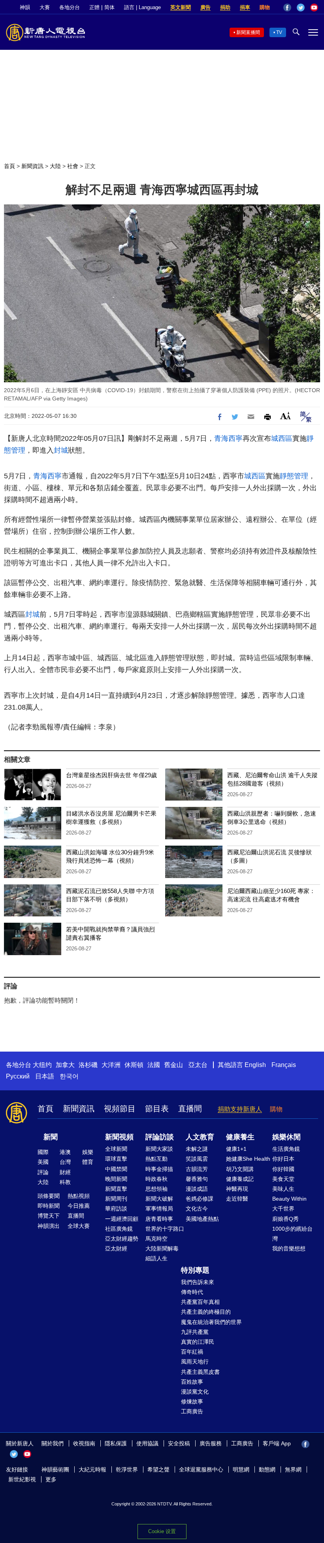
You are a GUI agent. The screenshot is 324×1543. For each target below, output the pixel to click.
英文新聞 (180, 7)
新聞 (50, 1137)
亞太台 (197, 1064)
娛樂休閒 (286, 1137)
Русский (18, 1076)
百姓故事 (192, 1382)
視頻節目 (120, 1108)
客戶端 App (277, 1443)
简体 (109, 7)
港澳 (65, 1152)
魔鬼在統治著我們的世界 (211, 1322)
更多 (51, 1479)
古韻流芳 (197, 1169)
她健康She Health (248, 1159)
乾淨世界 (127, 1469)
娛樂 (87, 1152)
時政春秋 (156, 1179)
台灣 (65, 1162)
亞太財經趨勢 (121, 1238)
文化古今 (197, 1208)
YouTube (314, 7)
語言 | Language (142, 7)
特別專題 (195, 1270)
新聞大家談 (159, 1149)
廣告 (205, 7)
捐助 (225, 7)
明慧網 (241, 1469)
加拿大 (65, 1064)
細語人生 (156, 1258)
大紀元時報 (92, 1469)
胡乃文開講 (240, 1169)
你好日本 (283, 1159)
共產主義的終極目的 (206, 1312)
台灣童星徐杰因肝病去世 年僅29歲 (111, 775)
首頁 (9, 166)
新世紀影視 (22, 1479)
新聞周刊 (116, 1198)
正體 (94, 7)
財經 (65, 1172)
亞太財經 (116, 1248)
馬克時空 (156, 1238)
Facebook (287, 7)
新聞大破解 (159, 1198)
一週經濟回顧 (121, 1219)
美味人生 (283, 1189)
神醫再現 (237, 1189)
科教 (65, 1182)
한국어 (69, 1076)
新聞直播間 (248, 32)
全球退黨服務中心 (201, 1469)
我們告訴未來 (197, 1282)
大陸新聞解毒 (162, 1248)
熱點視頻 (79, 1196)
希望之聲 (158, 1469)
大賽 (45, 7)
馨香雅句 (197, 1179)
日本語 (44, 1076)
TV (279, 32)
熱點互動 (156, 1159)
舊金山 (173, 1064)
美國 (43, 1162)
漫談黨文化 (195, 1391)
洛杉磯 (88, 1064)
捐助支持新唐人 (240, 1109)
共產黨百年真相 (200, 1302)
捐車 (245, 7)
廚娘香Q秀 (285, 1219)
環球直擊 (116, 1159)
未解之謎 (197, 1149)
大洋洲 (111, 1064)
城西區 (281, 438)
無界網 (293, 1469)
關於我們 (52, 1443)
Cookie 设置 (162, 1531)
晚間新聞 (116, 1179)
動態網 (267, 1469)
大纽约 (42, 1064)
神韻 (25, 7)
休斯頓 (133, 1064)
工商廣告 (192, 1411)
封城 (61, 450)
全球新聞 (116, 1149)
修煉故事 (192, 1401)
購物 (265, 7)
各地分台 (69, 7)
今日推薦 (79, 1206)
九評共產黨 (195, 1332)
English (255, 1064)
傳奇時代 (192, 1292)
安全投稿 (179, 1443)
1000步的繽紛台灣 (292, 1234)
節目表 (157, 1108)
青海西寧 (228, 438)
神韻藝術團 (55, 1469)
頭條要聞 (49, 1196)
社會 (72, 166)
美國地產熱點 (202, 1219)
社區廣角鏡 (119, 1229)
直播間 (190, 1108)
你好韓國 (283, 1169)
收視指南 (84, 1443)
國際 (43, 1152)
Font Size (285, 415)
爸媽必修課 (199, 1198)
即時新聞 (49, 1206)
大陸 (55, 166)
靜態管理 (294, 476)
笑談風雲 (197, 1159)
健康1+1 (236, 1149)
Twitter (301, 7)
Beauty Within (289, 1198)
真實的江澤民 (197, 1342)
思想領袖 (156, 1189)
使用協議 (147, 1443)
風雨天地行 (195, 1361)
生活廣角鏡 (286, 1149)
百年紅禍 (192, 1351)
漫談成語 (197, 1189)
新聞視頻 (119, 1137)
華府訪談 (116, 1208)
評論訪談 (159, 1137)
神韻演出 (49, 1226)
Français (283, 1064)
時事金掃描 (159, 1169)
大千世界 (283, 1208)
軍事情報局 (159, 1208)
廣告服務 (211, 1443)
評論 (43, 1172)
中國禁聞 (116, 1169)
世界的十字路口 (164, 1229)
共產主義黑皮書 (200, 1372)
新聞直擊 (116, 1189)
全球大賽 (79, 1226)
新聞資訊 (32, 166)
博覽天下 (49, 1215)
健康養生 (240, 1137)
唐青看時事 (159, 1219)
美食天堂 (283, 1179)
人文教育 (200, 1137)
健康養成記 (240, 1179)
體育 (87, 1162)
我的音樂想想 (288, 1248)
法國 (153, 1064)
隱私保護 (116, 1443)
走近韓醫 (237, 1198)
